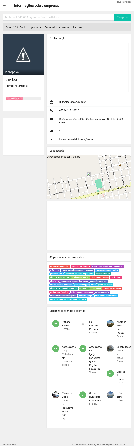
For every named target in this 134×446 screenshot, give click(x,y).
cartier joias (116, 277)
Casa (8, 27)
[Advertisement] (23, 135)
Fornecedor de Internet (57, 27)
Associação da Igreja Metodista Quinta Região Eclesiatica (95, 357)
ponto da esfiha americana (105, 296)
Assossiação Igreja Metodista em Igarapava (69, 354)
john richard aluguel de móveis (74, 281)
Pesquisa (122, 17)
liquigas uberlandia (80, 277)
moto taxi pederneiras (59, 266)
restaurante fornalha (59, 292)
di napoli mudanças (98, 281)
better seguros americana (81, 292)
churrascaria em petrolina (107, 270)
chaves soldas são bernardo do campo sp (68, 299)
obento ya (54, 281)
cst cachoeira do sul (112, 288)
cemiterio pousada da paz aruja (79, 274)
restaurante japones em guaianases (108, 266)
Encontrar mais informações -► (76, 139)
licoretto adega (85, 296)
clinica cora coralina (100, 277)
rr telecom (54, 270)
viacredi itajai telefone (60, 277)
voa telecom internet (81, 266)
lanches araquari (103, 274)
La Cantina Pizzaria (93, 325)
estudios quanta (102, 292)
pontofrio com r (57, 274)
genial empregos (105, 285)
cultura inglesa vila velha (61, 285)
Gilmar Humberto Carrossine (95, 397)
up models (83, 288)
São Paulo (20, 27)
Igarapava (35, 27)
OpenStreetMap (57, 156)
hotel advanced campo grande (63, 296)
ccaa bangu (96, 288)
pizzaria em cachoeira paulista (63, 288)
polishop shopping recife (85, 285)
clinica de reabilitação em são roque (77, 270)
